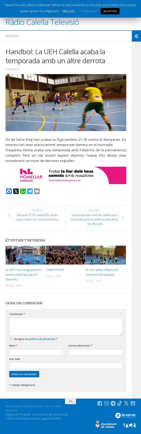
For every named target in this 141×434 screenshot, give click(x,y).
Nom (13, 345)
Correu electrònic (80, 345)
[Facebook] (99, 403)
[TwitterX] (126, 403)
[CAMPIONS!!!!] (66, 255)
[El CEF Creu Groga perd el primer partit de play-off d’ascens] (26, 255)
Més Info (69, 11)
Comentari (17, 314)
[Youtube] (132, 403)
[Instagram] (106, 403)
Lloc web (14, 359)
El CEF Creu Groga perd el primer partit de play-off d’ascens (23, 274)
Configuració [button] (87, 11)
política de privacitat (42, 339)
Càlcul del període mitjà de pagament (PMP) (34, 418)
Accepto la (35, 339)
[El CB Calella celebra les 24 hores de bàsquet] (106, 255)
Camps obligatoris (22, 385)
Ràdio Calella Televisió (42, 22)
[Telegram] (113, 403)
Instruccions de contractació (50, 414)
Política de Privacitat (18, 414)
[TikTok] (119, 403)
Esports (12, 36)
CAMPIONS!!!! (55, 270)
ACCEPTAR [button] (110, 11)
